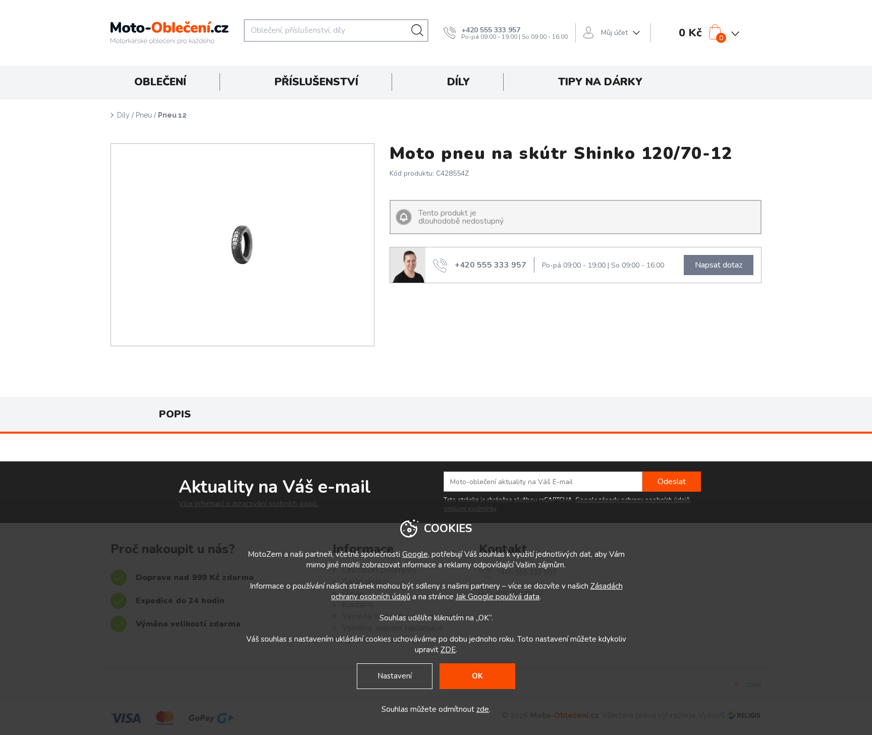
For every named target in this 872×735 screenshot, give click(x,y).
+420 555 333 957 (490, 30)
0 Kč (690, 32)
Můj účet (614, 32)
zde (482, 709)
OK (477, 676)
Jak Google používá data (497, 597)
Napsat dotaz (718, 265)
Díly (123, 115)
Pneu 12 (172, 115)
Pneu (144, 115)
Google (415, 554)
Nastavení (394, 676)
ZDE (448, 650)
